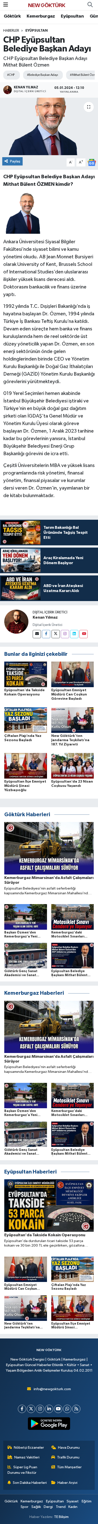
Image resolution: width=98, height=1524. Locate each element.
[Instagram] (65, 634)
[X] (31, 1409)
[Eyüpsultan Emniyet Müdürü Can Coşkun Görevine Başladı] (72, 674)
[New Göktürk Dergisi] (47, 5)
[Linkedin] (74, 634)
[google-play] (49, 1424)
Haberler (11, 30)
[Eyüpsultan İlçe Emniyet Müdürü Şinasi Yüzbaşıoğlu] (25, 766)
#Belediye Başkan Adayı (42, 75)
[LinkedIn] (49, 1409)
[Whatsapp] (67, 1409)
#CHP (11, 75)
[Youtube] (83, 634)
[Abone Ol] (91, 162)
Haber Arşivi (67, 1483)
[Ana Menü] (5, 5)
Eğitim (86, 1501)
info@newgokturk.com (52, 1389)
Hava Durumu (69, 1447)
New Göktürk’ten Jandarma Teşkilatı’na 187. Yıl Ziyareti (70, 740)
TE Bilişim (61, 1517)
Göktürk (12, 16)
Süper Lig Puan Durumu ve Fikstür (22, 1470)
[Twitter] (56, 634)
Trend (61, 1507)
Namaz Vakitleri (26, 1457)
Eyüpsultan (72, 16)
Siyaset (73, 1501)
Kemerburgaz (41, 16)
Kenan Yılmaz (45, 617)
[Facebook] (46, 634)
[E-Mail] (37, 634)
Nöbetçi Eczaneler (29, 1447)
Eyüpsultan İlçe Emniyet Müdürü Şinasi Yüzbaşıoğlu (25, 786)
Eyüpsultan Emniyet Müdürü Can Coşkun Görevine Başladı (69, 694)
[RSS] (76, 1409)
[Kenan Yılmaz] (16, 621)
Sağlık (36, 1507)
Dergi (48, 1507)
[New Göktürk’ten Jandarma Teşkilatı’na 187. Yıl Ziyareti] (72, 720)
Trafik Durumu (68, 1457)
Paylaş (15, 161)
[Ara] (90, 5)
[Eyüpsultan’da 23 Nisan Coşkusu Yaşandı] (72, 766)
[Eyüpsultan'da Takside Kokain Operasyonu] (25, 674)
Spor (24, 1507)
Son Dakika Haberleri (30, 1483)
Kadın (72, 1507)
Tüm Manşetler (69, 1467)
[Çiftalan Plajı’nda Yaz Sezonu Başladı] (25, 720)
